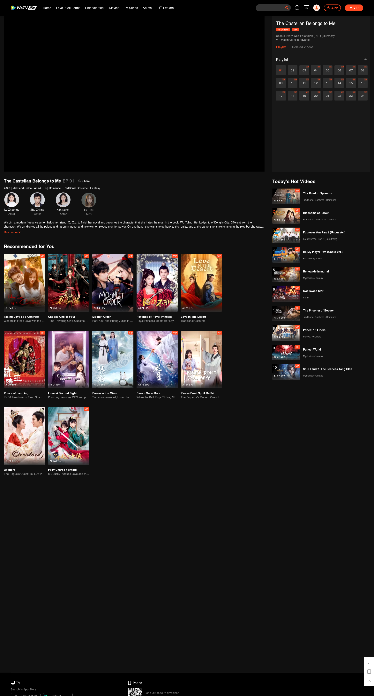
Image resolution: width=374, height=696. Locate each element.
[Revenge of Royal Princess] (157, 283)
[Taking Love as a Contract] (24, 283)
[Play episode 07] (351, 70)
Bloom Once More (148, 393)
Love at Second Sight (62, 393)
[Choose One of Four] (68, 283)
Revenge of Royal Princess (154, 317)
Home (47, 7)
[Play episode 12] (316, 83)
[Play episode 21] (328, 96)
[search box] (287, 7)
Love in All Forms (68, 7)
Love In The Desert (193, 317)
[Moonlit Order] (112, 283)
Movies (114, 7)
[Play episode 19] (304, 96)
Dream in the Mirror (105, 393)
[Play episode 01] (281, 70)
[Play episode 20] (316, 96)
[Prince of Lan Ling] (24, 359)
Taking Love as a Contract (21, 317)
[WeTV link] (24, 8)
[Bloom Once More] (157, 359)
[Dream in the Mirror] (112, 359)
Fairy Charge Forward (62, 470)
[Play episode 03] (304, 70)
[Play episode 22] (339, 96)
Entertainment (94, 7)
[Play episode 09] (281, 83)
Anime (147, 7)
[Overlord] (24, 436)
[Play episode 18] (292, 96)
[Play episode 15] (351, 83)
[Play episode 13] (328, 83)
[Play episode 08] (363, 70)
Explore (168, 7)
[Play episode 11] (304, 83)
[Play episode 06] (339, 70)
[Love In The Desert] (201, 283)
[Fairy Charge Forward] (68, 436)
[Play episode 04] (316, 70)
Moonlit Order (101, 317)
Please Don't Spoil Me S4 (197, 393)
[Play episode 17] (281, 96)
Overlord (9, 470)
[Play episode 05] (328, 70)
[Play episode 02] (292, 70)
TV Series (131, 7)
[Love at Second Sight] (68, 359)
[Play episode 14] (339, 83)
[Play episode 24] (363, 96)
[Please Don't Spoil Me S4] (201, 359)
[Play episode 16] (363, 83)
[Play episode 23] (351, 96)
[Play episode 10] (292, 83)
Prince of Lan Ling (16, 393)
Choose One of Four (61, 317)
